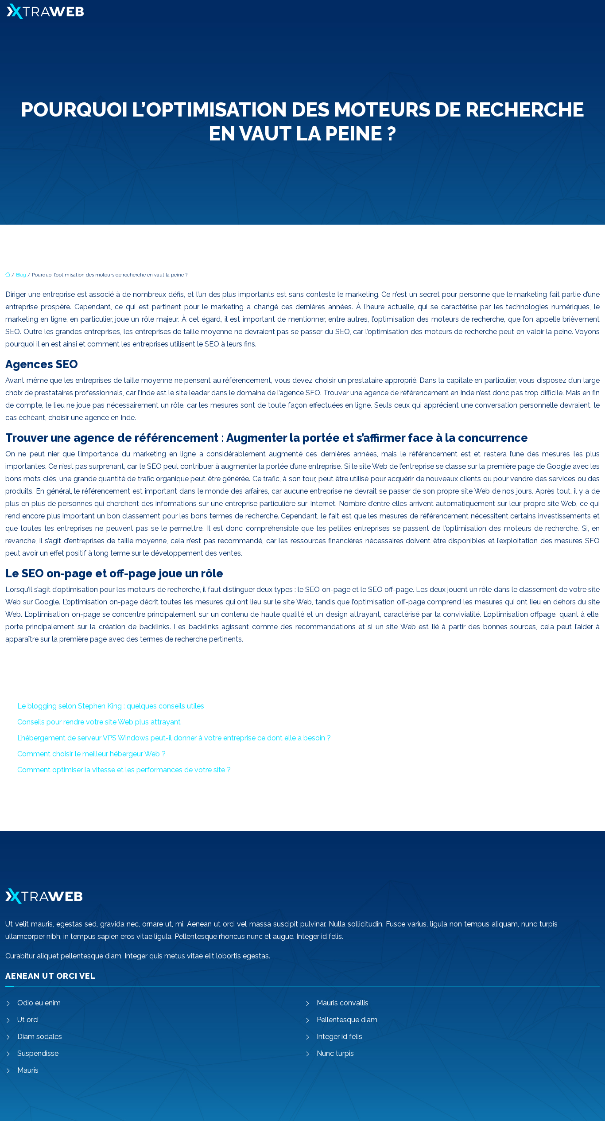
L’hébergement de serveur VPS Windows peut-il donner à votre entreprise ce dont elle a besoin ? (174, 738)
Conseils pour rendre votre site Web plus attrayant (99, 722)
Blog (21, 275)
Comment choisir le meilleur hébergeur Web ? (91, 754)
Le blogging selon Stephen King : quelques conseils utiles (110, 706)
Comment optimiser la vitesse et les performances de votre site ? (124, 770)
